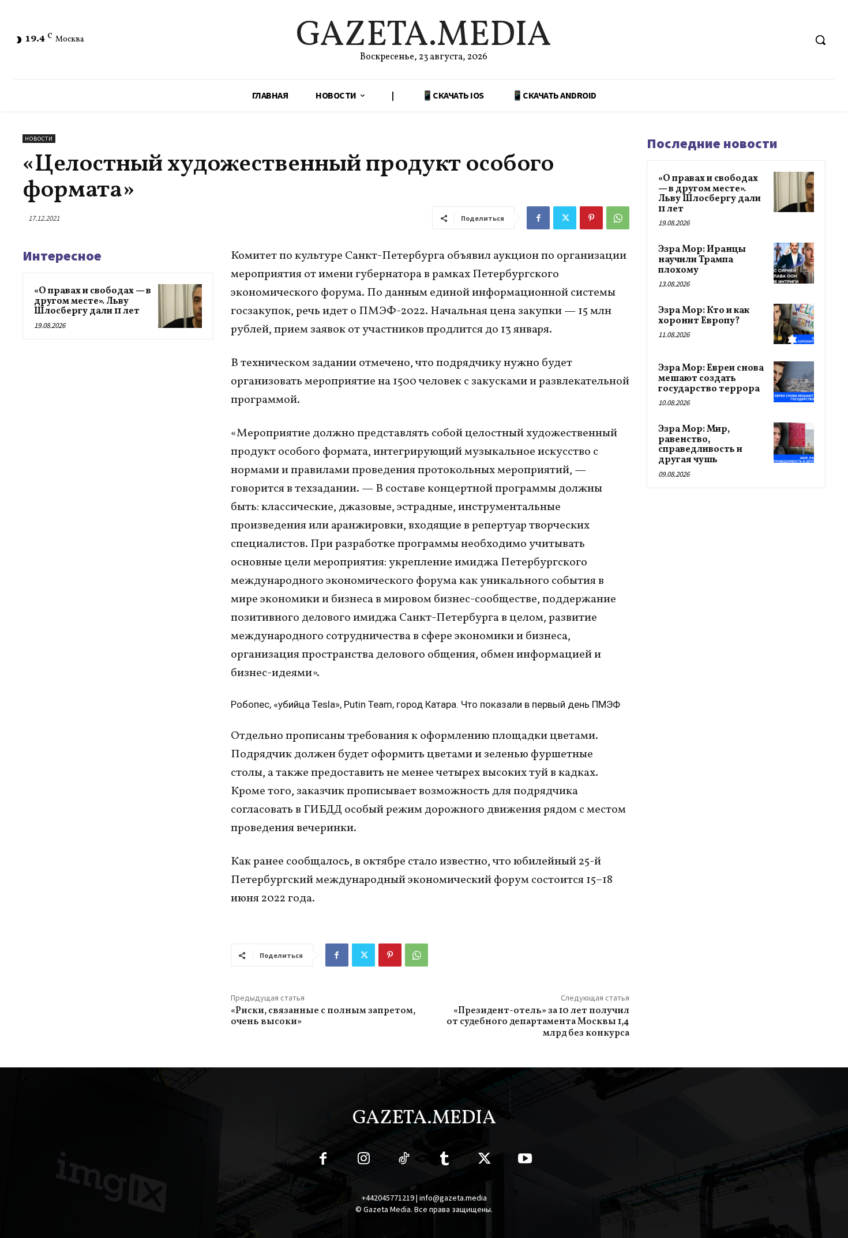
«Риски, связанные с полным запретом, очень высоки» (323, 1016)
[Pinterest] (591, 217)
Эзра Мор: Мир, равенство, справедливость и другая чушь (700, 444)
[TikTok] (404, 1160)
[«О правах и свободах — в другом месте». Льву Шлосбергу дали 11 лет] (180, 306)
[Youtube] (525, 1160)
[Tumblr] (444, 1160)
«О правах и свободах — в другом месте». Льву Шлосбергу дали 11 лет (92, 301)
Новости (39, 138)
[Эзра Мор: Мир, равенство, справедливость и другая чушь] (794, 442)
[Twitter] (564, 217)
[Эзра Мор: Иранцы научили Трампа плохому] (794, 263)
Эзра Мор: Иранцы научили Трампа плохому (702, 259)
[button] (820, 40)
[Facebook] (538, 217)
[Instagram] (363, 1160)
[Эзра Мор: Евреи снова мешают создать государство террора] (794, 381)
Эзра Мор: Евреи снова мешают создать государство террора (711, 378)
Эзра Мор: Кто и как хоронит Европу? (703, 315)
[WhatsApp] (617, 217)
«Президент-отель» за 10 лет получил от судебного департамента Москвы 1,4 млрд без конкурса (537, 1022)
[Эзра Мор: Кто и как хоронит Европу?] (794, 324)
